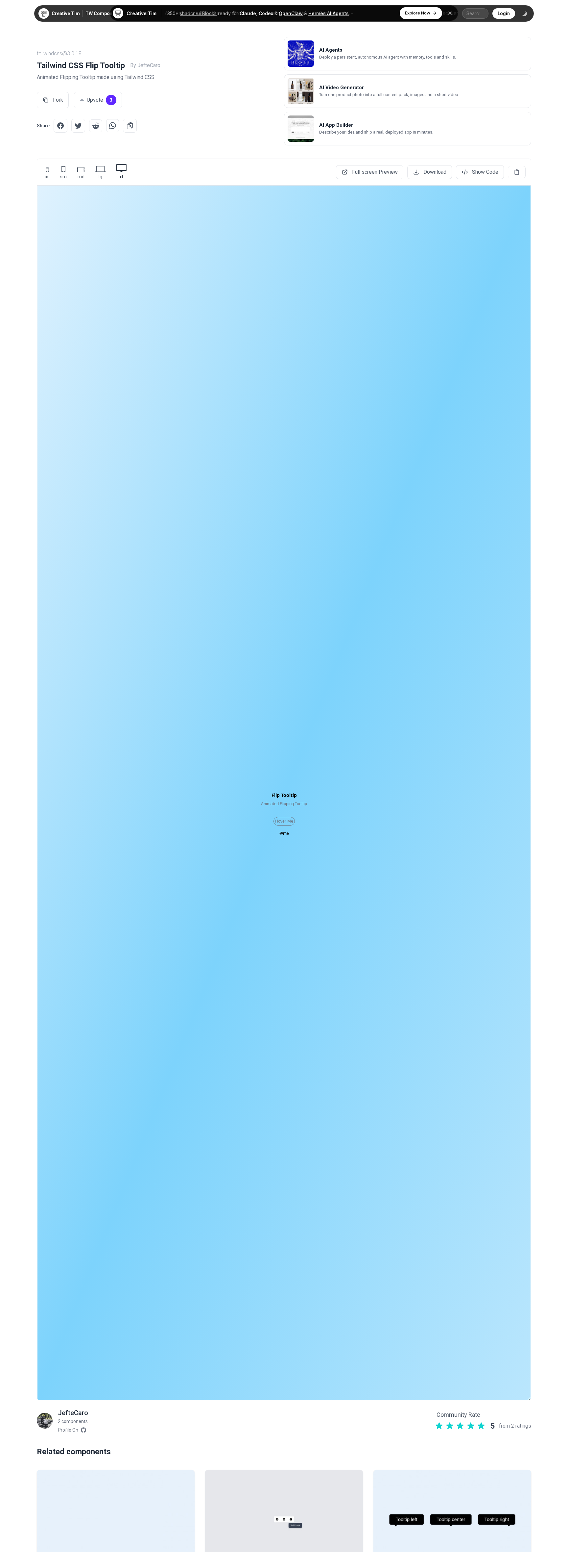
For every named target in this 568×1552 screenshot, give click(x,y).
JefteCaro (73, 1413)
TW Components (103, 13)
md (81, 176)
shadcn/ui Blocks (198, 13)
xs (47, 176)
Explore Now (417, 12)
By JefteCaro (145, 65)
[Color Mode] (524, 13)
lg (100, 176)
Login (504, 13)
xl (121, 176)
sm (63, 176)
